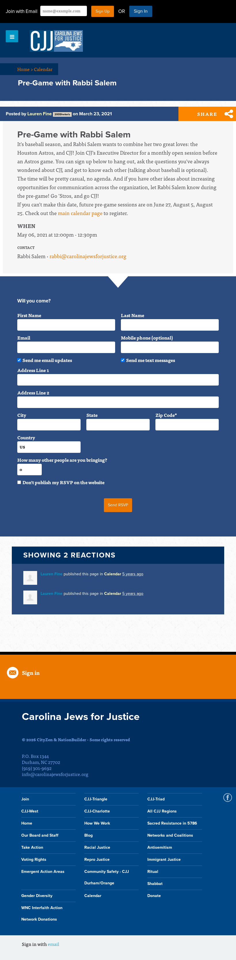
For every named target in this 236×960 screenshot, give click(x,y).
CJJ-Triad (156, 799)
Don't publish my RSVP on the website (63, 482)
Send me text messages (150, 360)
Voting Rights (33, 859)
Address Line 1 (33, 370)
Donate (154, 895)
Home (25, 69)
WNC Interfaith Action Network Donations (41, 913)
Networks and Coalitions (170, 835)
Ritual (152, 871)
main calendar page (80, 213)
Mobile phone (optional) (147, 337)
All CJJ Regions (162, 811)
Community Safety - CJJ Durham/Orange (106, 877)
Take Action (32, 847)
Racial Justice (97, 847)
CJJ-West (29, 811)
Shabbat (155, 883)
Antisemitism (159, 847)
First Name (29, 315)
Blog (88, 835)
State (92, 414)
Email (23, 337)
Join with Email (21, 11)
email (53, 944)
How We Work (97, 823)
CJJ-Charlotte (97, 811)
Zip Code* (166, 414)
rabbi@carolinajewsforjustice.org (88, 256)
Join (25, 799)
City (21, 414)
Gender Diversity (36, 895)
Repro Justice (97, 859)
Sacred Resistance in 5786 (172, 823)
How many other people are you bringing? (62, 459)
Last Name (132, 315)
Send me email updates (47, 360)
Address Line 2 (33, 392)
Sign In (141, 11)
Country (26, 437)
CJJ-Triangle (95, 799)
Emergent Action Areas (42, 871)
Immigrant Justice (164, 859)
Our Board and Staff (39, 835)
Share (207, 114)
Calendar (43, 69)
